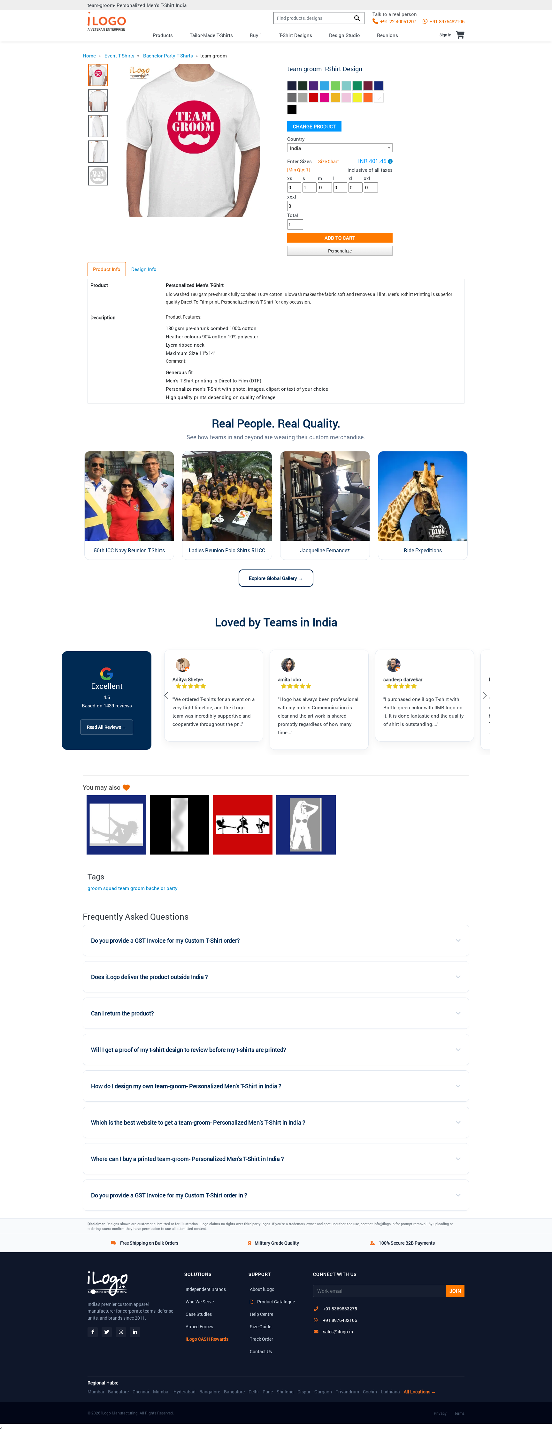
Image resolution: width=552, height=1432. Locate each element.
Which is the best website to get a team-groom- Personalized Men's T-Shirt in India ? (198, 1122)
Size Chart (328, 161)
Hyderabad (184, 1392)
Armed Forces (199, 1326)
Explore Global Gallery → (276, 578)
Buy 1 (256, 35)
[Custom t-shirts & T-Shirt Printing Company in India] (107, 21)
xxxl (291, 196)
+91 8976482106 (446, 21)
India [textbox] (295, 148)
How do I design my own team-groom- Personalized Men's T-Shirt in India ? (186, 1086)
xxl (367, 178)
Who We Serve (200, 1302)
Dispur (303, 1392)
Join (455, 1290)
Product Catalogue (275, 1302)
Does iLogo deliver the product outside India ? (149, 977)
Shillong (285, 1392)
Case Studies (199, 1314)
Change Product (314, 126)
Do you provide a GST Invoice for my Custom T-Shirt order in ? (169, 1195)
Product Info (106, 269)
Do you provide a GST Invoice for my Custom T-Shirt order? (165, 940)
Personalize (340, 251)
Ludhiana (390, 1392)
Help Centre (261, 1314)
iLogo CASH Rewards (207, 1339)
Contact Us (261, 1351)
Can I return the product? (122, 1013)
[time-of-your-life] (239, 825)
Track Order (261, 1339)
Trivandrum (347, 1392)
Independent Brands (206, 1289)
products (163, 35)
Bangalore (118, 1392)
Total (292, 215)
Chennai (141, 1392)
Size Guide (260, 1326)
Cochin (370, 1392)
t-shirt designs (295, 35)
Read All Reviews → (106, 727)
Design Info (144, 269)
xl (350, 178)
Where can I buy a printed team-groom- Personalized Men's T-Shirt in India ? (187, 1159)
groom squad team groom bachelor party (133, 888)
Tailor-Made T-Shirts (211, 35)
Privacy (440, 1413)
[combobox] (340, 147)
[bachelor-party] (176, 825)
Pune (268, 1392)
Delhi (254, 1392)
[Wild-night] (113, 825)
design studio (344, 35)
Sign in (445, 34)
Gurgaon (323, 1392)
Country (296, 139)
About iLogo (262, 1289)
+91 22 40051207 (397, 21)
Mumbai (96, 1392)
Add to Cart (340, 238)
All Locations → (420, 1392)
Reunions (387, 35)
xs (289, 178)
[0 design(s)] (460, 35)
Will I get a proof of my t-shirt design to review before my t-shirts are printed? (188, 1049)
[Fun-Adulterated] (303, 825)
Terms (459, 1413)
